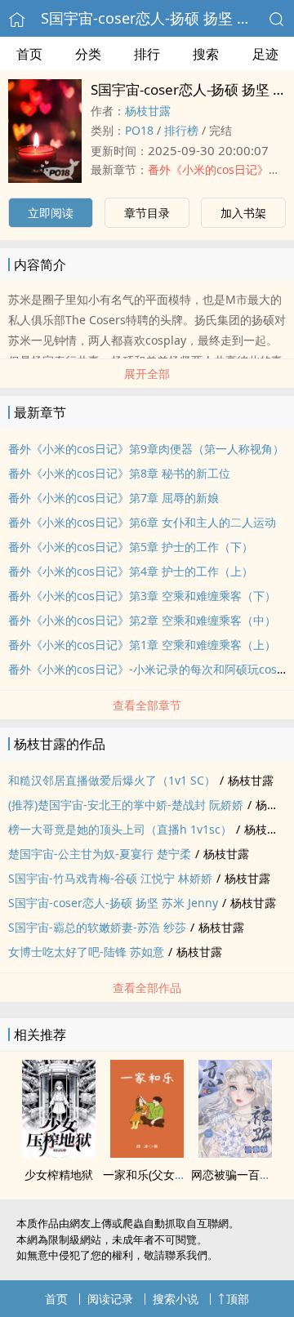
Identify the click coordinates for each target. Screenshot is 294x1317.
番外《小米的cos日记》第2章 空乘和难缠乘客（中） (142, 620)
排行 (147, 54)
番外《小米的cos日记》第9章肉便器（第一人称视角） (146, 448)
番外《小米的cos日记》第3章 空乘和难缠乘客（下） (142, 595)
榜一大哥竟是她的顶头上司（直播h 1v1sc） (120, 829)
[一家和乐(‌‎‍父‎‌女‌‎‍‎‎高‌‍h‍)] (147, 1153)
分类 (88, 54)
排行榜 (181, 130)
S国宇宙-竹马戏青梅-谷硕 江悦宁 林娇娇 (110, 878)
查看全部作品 (147, 987)
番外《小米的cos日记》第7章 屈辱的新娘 (113, 497)
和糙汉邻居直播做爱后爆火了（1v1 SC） (112, 780)
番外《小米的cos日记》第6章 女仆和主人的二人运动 (142, 522)
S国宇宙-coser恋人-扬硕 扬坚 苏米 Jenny (113, 902)
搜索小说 (175, 1298)
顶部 (237, 1298)
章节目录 (147, 212)
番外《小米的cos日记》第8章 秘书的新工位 (119, 473)
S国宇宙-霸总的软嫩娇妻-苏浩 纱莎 (97, 927)
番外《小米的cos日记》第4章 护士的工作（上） (130, 571)
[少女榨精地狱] (59, 1153)
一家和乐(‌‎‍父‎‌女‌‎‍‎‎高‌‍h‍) (150, 1174)
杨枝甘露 (148, 110)
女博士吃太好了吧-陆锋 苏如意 (86, 951)
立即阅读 (51, 212)
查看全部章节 (147, 705)
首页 (29, 54)
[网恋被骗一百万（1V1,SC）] (235, 1153)
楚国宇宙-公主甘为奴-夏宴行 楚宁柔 (99, 853)
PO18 (139, 130)
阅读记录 (110, 1298)
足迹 (265, 54)
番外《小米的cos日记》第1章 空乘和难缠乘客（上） (142, 644)
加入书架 (243, 212)
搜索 (206, 54)
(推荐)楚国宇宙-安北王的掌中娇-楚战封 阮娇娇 (125, 804)
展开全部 (147, 373)
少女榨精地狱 (58, 1174)
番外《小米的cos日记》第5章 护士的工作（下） (130, 546)
